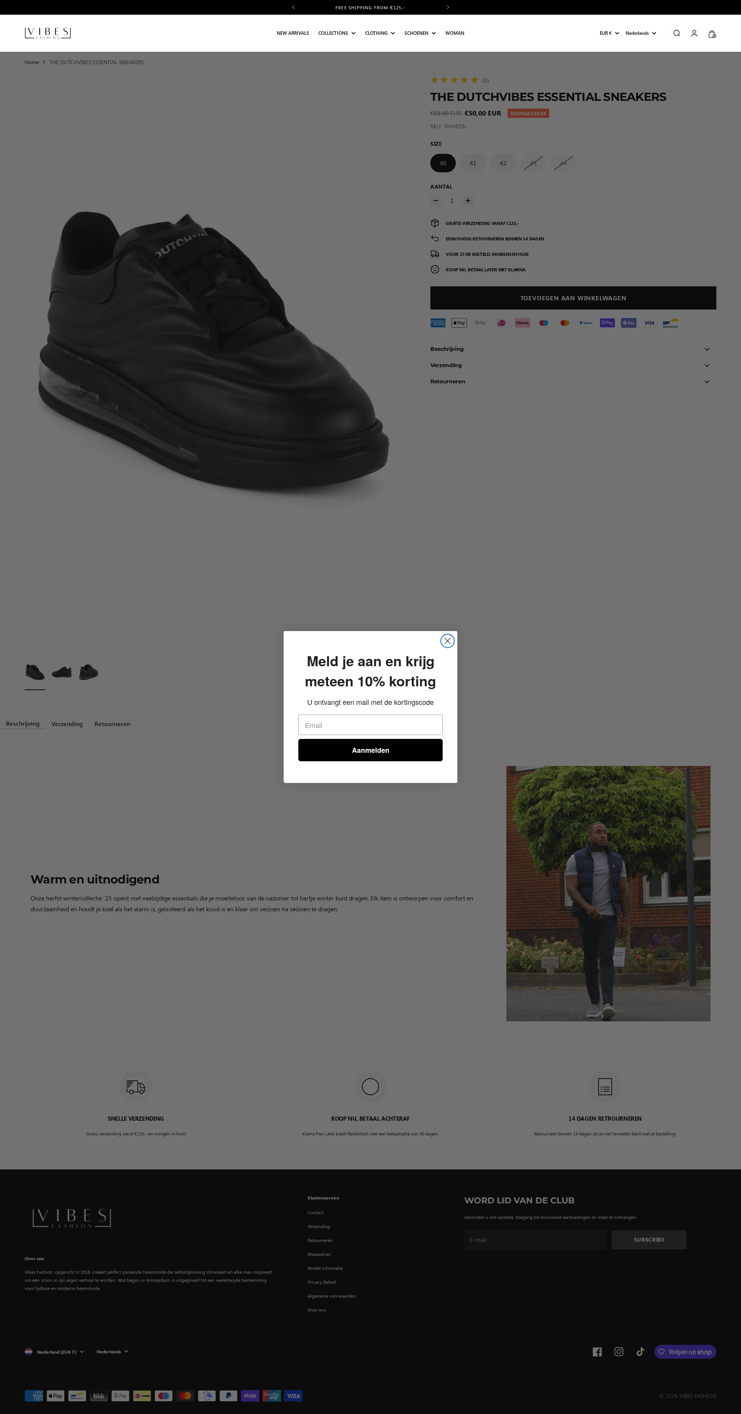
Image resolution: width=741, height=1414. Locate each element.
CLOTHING (376, 33)
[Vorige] (293, 7)
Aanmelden (370, 750)
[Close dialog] (447, 641)
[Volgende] (448, 7)
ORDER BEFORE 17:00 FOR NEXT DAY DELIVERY (370, 7)
